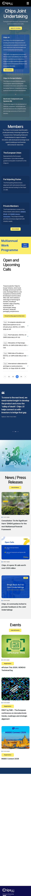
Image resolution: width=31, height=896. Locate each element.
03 (17, 376)
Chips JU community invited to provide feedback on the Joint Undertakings (14, 607)
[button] (12, 431)
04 (21, 376)
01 (9, 376)
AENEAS (23, 211)
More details (8, 70)
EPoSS (5, 214)
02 (13, 376)
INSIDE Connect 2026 (10, 759)
